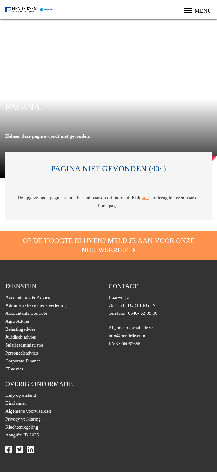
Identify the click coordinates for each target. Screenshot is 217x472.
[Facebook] (8, 449)
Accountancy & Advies (27, 297)
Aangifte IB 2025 (22, 435)
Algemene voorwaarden (28, 411)
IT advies (14, 369)
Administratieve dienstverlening (36, 305)
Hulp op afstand (20, 395)
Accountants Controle (26, 313)
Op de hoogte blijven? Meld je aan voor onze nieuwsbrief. (109, 245)
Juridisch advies (20, 337)
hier (145, 197)
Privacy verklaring (23, 419)
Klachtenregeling (21, 427)
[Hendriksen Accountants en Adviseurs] (29, 9)
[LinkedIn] (30, 449)
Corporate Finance (23, 361)
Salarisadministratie (24, 345)
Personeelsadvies (21, 353)
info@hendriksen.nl (127, 335)
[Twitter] (19, 449)
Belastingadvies (20, 329)
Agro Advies (17, 321)
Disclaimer (15, 403)
